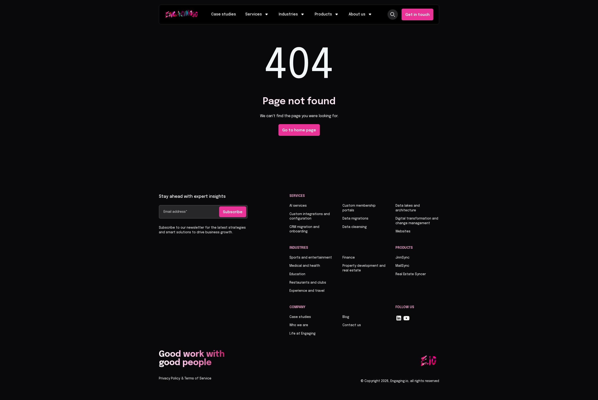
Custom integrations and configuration (309, 216)
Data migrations (355, 218)
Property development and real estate (363, 268)
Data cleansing (354, 227)
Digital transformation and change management (416, 221)
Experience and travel (306, 290)
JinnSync (402, 257)
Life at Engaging (302, 333)
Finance (348, 257)
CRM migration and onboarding (304, 229)
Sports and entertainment (310, 257)
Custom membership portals (359, 208)
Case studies (223, 14)
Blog (345, 317)
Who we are (298, 325)
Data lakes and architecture (407, 208)
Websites (402, 231)
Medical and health (304, 265)
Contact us (351, 325)
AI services (298, 205)
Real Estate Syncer (410, 274)
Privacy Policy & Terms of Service (185, 378)
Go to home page (299, 130)
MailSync (402, 265)
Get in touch (417, 15)
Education (297, 274)
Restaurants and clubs (307, 282)
